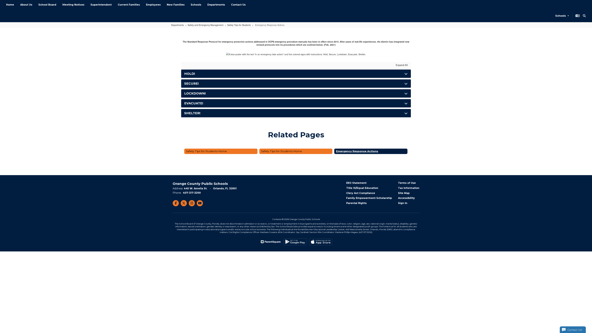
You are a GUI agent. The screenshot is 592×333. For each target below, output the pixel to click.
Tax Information (408, 188)
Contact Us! (574, 329)
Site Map (404, 193)
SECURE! (191, 83)
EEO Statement (356, 182)
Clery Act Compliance (360, 193)
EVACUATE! (193, 103)
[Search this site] (584, 15)
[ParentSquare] (270, 241)
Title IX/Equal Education (362, 188)
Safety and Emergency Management (205, 25)
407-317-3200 (192, 192)
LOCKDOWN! (195, 93)
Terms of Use (407, 182)
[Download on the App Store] (320, 241)
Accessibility (406, 198)
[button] (562, 15)
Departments (177, 25)
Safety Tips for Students (239, 25)
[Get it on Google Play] (295, 241)
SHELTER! (192, 113)
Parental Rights (356, 203)
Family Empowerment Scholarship (369, 198)
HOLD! (189, 74)
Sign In (402, 203)
